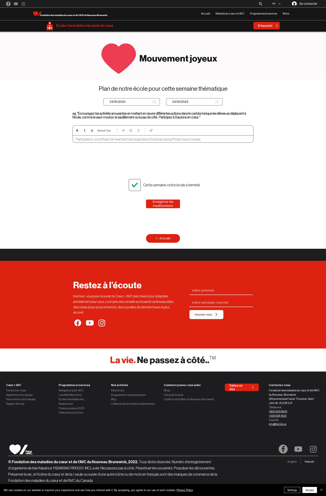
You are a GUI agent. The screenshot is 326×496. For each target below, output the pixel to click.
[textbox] (163, 139)
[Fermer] (321, 490)
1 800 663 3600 (278, 411)
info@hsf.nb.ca (277, 424)
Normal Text (104, 130)
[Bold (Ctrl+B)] (77, 130)
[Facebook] (8, 4)
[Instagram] (23, 4)
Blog (113, 399)
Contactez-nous (16, 390)
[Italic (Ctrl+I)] (84, 130)
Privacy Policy (185, 490)
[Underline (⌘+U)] (92, 130)
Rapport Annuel (15, 403)
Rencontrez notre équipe (20, 399)
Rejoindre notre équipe (19, 394)
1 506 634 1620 (278, 415)
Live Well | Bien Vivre (70, 394)
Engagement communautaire (128, 394)
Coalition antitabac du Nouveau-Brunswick (189, 399)
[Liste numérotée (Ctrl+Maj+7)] (131, 130)
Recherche (117, 390)
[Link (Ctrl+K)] (151, 130)
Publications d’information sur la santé (72, 412)
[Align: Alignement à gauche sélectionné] (123, 130)
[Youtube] (16, 4)
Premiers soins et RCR (71, 408)
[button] (230, 13)
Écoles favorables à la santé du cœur (84, 26)
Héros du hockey (173, 394)
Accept (310, 490)
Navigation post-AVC (71, 390)
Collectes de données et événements (133, 403)
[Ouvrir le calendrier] (154, 101)
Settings (292, 490)
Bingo (167, 390)
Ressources (66, 403)
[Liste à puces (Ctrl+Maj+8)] (138, 130)
